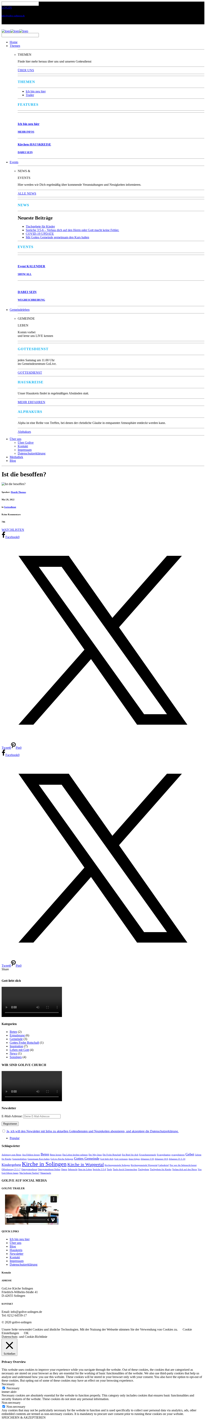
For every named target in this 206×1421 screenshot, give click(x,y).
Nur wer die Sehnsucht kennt (183, 1165)
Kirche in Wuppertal (85, 1164)
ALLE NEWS (27, 193)
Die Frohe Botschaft (112, 1155)
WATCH (7, 529)
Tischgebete (143, 1169)
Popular (15, 1138)
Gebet (189, 1154)
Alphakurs (24, 431)
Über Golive (26, 442)
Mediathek (16, 457)
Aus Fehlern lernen (31, 1155)
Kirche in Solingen (44, 1164)
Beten (13, 1031)
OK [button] (26, 1333)
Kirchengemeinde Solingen (117, 1165)
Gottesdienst (10, 507)
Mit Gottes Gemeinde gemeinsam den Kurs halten (57, 237)
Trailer (30, 95)
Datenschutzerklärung (31, 453)
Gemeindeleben (20, 309)
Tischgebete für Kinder (40, 226)
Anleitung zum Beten (11, 1155)
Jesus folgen (134, 1159)
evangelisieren (178, 1155)
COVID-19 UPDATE (40, 233)
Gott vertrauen (121, 1159)
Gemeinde (16, 1039)
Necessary (13, 1388)
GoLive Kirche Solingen (61, 1159)
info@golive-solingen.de (13, 15)
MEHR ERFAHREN (31, 402)
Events (14, 162)
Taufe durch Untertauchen (125, 1169)
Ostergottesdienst (29, 1169)
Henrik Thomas (18, 492)
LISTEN (18, 529)
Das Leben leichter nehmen (75, 1155)
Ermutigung (17, 1035)
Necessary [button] (8, 1384)
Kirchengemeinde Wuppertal (144, 1165)
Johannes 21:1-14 (177, 1159)
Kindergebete (11, 1165)
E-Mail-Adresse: (12, 1116)
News (13, 1053)
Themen (15, 45)
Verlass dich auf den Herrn (184, 1169)
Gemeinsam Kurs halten (39, 1159)
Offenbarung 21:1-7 (11, 1169)
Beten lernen (56, 1155)
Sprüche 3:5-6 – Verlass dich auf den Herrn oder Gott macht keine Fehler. (72, 230)
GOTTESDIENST (30, 372)
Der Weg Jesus (95, 1155)
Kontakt (23, 446)
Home (14, 42)
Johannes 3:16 (147, 1159)
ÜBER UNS (26, 70)
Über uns (15, 439)
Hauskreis (16, 1250)
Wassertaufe (45, 1173)
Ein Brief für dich (130, 1155)
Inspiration (16, 1046)
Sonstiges (16, 1057)
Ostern (64, 1169)
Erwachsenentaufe (147, 1155)
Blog (13, 460)
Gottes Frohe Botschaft (24, 1042)
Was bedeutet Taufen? (29, 1173)
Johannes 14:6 (161, 1159)
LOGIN (7, 7)
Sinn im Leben (85, 1169)
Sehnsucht (72, 1169)
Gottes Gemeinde (86, 1158)
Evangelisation (164, 1155)
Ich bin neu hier (36, 91)
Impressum (25, 449)
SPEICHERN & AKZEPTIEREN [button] (24, 1417)
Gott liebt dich (106, 1159)
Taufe (109, 1169)
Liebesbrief (163, 1165)
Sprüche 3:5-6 (99, 1169)
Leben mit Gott (19, 1050)
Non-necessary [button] (11, 1402)
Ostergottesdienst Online (49, 1169)
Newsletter (16, 1253)
